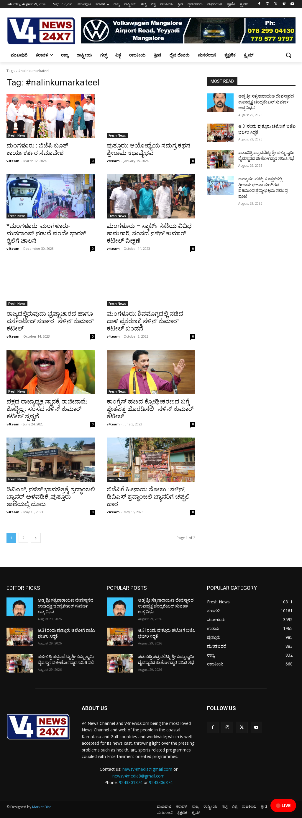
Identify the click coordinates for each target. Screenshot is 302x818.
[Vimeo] (283, 4)
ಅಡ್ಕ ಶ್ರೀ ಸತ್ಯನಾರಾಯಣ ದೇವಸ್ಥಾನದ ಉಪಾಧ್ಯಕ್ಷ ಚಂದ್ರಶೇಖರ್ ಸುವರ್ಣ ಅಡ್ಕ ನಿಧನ (266, 102)
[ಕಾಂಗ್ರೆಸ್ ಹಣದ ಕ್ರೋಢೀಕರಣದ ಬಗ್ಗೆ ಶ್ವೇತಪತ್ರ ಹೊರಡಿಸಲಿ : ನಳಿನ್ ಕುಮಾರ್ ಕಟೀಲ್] (151, 372)
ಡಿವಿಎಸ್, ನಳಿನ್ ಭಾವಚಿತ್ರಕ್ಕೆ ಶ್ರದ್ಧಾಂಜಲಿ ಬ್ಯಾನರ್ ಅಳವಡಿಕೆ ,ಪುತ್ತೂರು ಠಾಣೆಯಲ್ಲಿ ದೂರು (50, 497)
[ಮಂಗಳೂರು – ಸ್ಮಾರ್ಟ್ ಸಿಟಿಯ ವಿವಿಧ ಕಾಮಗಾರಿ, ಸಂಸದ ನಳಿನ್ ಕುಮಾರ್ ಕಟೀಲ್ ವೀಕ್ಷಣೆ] (151, 196)
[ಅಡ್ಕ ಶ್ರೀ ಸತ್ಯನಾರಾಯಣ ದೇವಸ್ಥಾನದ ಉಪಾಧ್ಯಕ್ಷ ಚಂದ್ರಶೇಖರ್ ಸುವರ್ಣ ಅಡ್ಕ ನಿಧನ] (220, 102)
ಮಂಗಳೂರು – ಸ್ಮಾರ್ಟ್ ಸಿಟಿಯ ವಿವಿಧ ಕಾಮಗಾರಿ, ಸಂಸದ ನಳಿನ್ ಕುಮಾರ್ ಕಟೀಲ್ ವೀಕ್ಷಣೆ (149, 233)
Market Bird (42, 806)
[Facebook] (259, 4)
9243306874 (161, 782)
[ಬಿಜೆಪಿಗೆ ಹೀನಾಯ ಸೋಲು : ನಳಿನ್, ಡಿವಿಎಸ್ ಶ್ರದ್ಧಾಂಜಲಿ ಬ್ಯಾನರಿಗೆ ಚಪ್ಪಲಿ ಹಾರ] (151, 460)
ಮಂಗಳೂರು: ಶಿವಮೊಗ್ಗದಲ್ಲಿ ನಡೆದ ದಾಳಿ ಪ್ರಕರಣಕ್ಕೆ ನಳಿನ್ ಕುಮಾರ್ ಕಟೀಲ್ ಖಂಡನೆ (145, 321)
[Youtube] (292, 4)
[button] (288, 55)
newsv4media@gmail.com (147, 769)
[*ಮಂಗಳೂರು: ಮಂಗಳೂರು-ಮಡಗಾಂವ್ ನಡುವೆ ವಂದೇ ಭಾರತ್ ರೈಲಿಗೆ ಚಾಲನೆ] (50, 196)
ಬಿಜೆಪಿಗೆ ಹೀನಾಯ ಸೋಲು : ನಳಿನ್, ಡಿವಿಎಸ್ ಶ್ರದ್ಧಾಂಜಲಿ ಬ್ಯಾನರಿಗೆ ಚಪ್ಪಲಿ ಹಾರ (148, 497)
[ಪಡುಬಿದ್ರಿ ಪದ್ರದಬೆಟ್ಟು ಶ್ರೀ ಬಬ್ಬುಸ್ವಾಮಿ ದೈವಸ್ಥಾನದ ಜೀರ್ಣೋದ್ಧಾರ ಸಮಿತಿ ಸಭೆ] (220, 159)
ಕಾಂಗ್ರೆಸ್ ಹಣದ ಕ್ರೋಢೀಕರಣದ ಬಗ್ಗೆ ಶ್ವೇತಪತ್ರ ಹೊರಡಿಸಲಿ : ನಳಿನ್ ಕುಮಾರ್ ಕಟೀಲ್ (150, 409)
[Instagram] (267, 4)
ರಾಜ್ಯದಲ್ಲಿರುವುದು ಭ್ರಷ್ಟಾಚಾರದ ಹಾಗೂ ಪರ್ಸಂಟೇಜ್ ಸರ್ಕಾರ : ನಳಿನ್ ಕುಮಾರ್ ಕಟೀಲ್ (50, 321)
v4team (12, 160)
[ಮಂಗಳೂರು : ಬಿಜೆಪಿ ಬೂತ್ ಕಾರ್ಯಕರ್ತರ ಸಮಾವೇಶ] (50, 116)
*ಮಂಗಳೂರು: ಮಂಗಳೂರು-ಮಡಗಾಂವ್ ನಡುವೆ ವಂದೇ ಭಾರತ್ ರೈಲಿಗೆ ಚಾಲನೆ (46, 233)
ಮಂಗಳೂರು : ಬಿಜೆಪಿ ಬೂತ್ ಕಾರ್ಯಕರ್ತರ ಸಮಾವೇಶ (37, 149)
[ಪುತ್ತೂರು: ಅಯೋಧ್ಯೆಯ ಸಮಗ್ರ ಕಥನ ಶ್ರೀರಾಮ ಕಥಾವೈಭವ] (151, 116)
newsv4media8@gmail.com (138, 776)
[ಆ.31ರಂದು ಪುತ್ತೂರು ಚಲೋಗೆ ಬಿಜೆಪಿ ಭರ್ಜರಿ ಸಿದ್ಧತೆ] (220, 133)
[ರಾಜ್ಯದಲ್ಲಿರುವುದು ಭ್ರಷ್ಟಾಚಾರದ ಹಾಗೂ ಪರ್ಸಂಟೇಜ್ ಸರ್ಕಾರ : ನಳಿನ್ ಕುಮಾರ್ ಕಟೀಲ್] (50, 284)
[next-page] (36, 538)
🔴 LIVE (283, 805)
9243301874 (130, 782)
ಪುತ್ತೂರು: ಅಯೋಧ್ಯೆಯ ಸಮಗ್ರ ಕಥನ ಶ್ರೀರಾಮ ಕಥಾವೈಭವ (148, 149)
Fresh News (17, 135)
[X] (276, 4)
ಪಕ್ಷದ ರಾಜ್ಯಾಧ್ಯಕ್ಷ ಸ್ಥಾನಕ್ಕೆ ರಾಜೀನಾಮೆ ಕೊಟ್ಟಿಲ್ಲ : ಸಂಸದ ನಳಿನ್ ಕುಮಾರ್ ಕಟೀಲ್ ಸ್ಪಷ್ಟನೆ (47, 409)
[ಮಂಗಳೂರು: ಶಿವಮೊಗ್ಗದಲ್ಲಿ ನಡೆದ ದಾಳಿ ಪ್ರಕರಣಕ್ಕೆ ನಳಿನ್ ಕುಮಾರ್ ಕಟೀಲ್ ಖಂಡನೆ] (151, 284)
